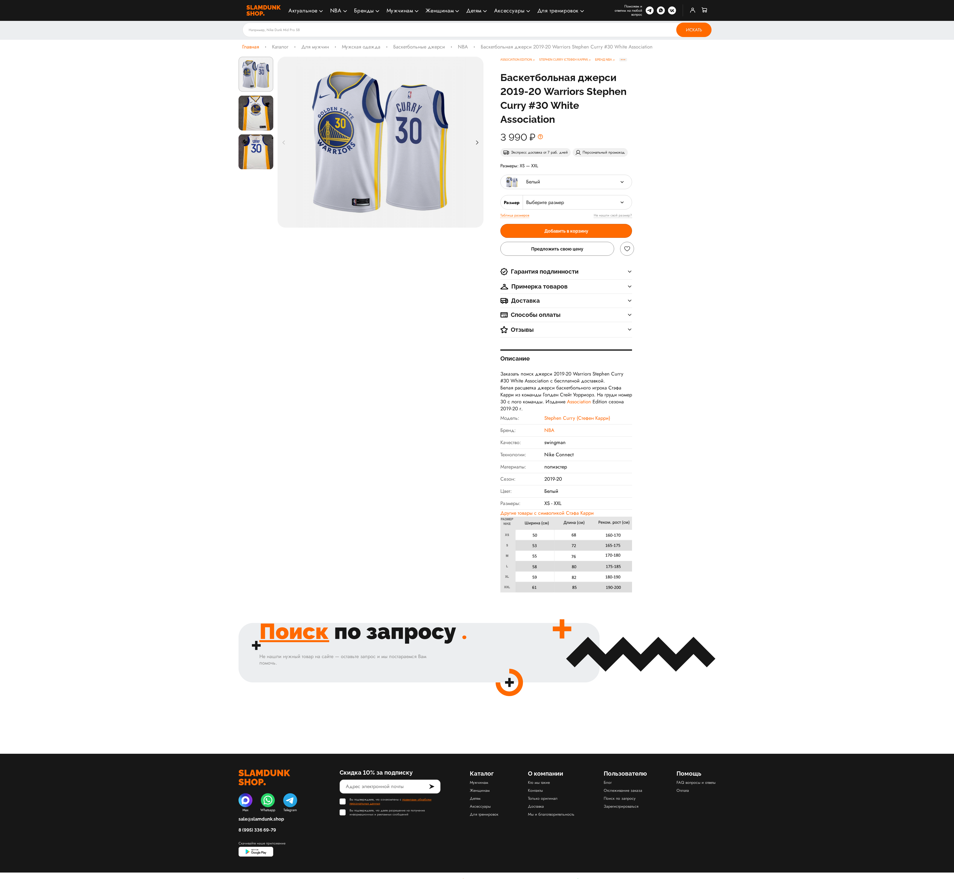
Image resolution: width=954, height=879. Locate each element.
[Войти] (693, 10)
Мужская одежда (361, 47)
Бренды (364, 10)
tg (650, 10)
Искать (694, 30)
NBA (336, 10)
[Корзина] (705, 10)
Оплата (682, 790)
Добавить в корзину (566, 231)
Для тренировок (558, 10)
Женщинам (440, 10)
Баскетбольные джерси (419, 47)
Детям (473, 10)
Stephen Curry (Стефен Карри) (577, 418)
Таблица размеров (514, 215)
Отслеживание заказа (623, 790)
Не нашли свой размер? (613, 215)
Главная (250, 47)
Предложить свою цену (557, 248)
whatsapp (661, 10)
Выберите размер (545, 202)
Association (580, 401)
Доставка (536, 806)
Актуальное (303, 10)
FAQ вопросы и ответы (696, 782)
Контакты (535, 790)
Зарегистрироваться (621, 806)
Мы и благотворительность (551, 814)
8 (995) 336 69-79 (257, 830)
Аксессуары (509, 10)
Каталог (280, 47)
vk (672, 10)
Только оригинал (542, 798)
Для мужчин (315, 47)
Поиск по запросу (620, 798)
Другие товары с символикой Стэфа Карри (547, 513)
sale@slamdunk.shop (261, 819)
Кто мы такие (539, 782)
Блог (608, 782)
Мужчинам (400, 10)
